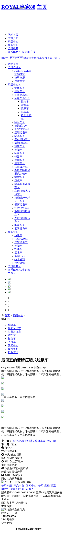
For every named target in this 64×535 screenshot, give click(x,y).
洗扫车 (18, 149)
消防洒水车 (21, 94)
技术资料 (19, 259)
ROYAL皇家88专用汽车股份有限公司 (29, 58)
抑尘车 (18, 225)
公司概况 (19, 77)
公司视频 (13, 48)
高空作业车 (21, 129)
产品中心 (13, 41)
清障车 (18, 163)
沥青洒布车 (21, 228)
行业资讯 (19, 262)
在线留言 (8, 528)
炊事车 (25, 108)
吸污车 (18, 122)
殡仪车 (18, 180)
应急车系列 (21, 98)
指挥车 (25, 101)
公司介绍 (13, 38)
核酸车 (18, 146)
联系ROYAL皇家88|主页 (22, 51)
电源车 (25, 112)
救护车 (18, 177)
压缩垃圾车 (21, 132)
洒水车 (18, 88)
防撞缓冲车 (21, 166)
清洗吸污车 (21, 125)
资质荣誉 (19, 81)
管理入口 (31, 489)
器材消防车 (21, 139)
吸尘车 (18, 153)
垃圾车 (18, 235)
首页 (7, 315)
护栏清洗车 (21, 208)
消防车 (18, 91)
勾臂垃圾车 (21, 242)
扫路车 (18, 156)
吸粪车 (18, 136)
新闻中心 (13, 45)
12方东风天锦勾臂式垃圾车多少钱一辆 (33, 440)
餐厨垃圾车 (21, 204)
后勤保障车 (21, 142)
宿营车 (25, 105)
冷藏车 (18, 160)
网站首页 (13, 34)
